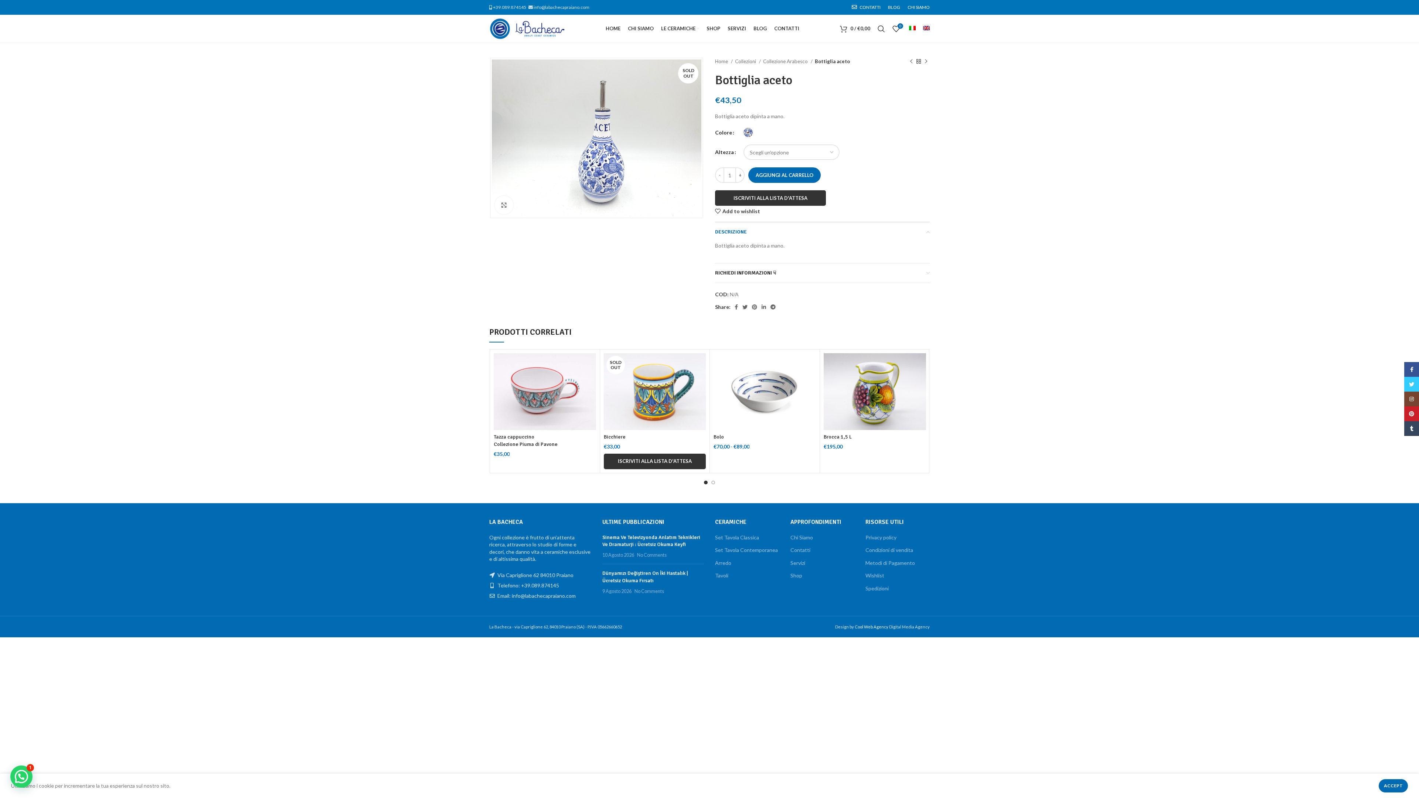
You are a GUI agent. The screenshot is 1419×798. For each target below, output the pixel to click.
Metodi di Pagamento (890, 563)
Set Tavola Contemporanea (746, 550)
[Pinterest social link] (754, 307)
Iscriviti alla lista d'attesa (770, 198)
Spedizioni (877, 588)
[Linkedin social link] (763, 307)
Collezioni (746, 61)
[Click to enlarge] (504, 205)
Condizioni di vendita (889, 550)
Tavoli (721, 575)
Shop (796, 575)
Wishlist (874, 575)
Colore (723, 132)
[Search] (881, 28)
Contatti (800, 550)
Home (722, 61)
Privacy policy (880, 537)
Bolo (719, 437)
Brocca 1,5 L (838, 437)
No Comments (652, 555)
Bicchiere (615, 437)
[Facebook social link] (736, 307)
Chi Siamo (801, 537)
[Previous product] (911, 61)
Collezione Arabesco (786, 61)
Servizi (797, 563)
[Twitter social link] (745, 307)
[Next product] (926, 61)
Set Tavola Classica (737, 537)
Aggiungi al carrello (784, 175)
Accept (1393, 785)
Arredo (723, 563)
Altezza (724, 152)
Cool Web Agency (872, 626)
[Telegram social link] (773, 307)
